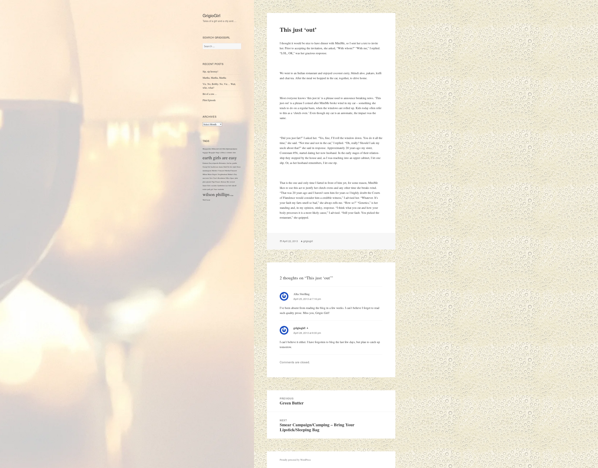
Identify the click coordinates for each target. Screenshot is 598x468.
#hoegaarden (207, 149)
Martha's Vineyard (218, 171)
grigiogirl (308, 241)
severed (232, 182)
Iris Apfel (233, 167)
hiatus (221, 167)
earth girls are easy (220, 157)
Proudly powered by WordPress (295, 459)
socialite (214, 185)
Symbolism (221, 185)
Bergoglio (212, 152)
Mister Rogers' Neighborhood (217, 174)
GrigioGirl (211, 15)
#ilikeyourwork (217, 149)
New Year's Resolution (217, 178)
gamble (234, 163)
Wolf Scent (206, 200)
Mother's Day (232, 174)
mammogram (207, 171)
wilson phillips (216, 194)
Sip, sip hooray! (210, 71)
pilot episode (207, 182)
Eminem (205, 163)
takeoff (234, 185)
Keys (239, 167)
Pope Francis (216, 182)
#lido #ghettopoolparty (229, 149)
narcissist (206, 178)
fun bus (229, 163)
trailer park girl (208, 189)
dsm (234, 152)
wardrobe (221, 189)
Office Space (229, 178)
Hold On (226, 167)
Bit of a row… (210, 94)
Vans (215, 189)
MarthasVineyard (231, 171)
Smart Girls (207, 185)
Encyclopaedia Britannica (217, 163)
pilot (236, 178)
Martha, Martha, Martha (214, 77)
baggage (205, 152)
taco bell (228, 185)
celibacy (223, 152)
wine (231, 195)
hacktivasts (214, 167)
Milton (205, 174)
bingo (217, 152)
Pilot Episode (209, 100)
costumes (229, 152)
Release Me (225, 182)
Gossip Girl (206, 167)
